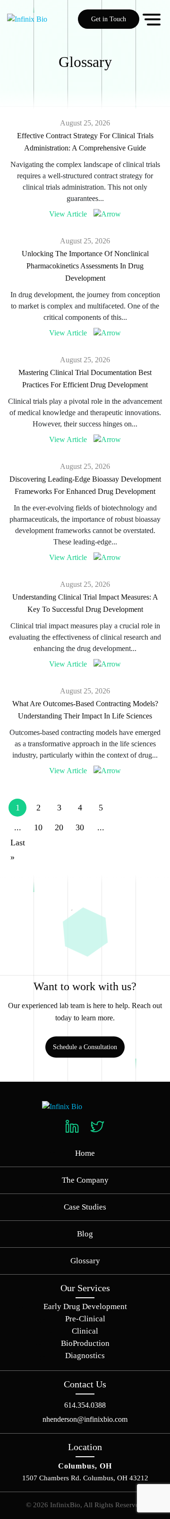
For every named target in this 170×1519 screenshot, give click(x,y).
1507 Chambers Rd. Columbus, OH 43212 (85, 1478)
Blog (85, 1233)
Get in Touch (108, 19)
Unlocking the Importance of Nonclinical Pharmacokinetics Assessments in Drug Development (85, 266)
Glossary (85, 1260)
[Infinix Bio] (62, 1106)
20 (59, 827)
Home (85, 1153)
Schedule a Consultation (85, 1047)
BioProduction (85, 1343)
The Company (85, 1180)
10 (38, 827)
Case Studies (85, 1206)
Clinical (85, 1331)
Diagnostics (85, 1355)
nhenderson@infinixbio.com (85, 1419)
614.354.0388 (85, 1405)
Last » (17, 850)
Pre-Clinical (85, 1318)
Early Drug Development (85, 1306)
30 (80, 827)
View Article (68, 214)
